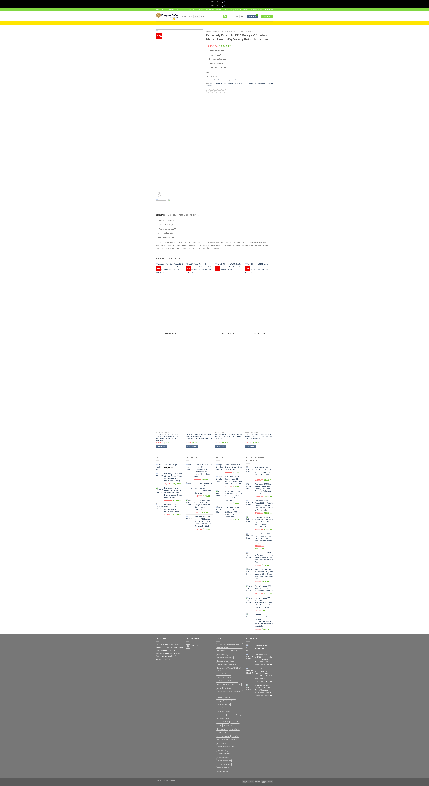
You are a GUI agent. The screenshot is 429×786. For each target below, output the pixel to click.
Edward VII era (236, 684)
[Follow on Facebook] (265, 9)
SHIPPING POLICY (257, 9)
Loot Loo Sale (241, 80)
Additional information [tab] (178, 215)
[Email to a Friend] (216, 91)
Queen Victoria (234, 729)
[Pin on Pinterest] (220, 91)
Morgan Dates (221, 715)
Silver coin (233, 739)
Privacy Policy (228, 9)
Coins (222, 31)
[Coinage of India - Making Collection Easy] (167, 16)
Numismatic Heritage (223, 718)
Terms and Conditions (242, 9)
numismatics (235, 722)
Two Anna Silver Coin (223, 753)
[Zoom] (159, 194)
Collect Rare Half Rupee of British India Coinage (229, 669)
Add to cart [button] (192, 446)
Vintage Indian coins (223, 771)
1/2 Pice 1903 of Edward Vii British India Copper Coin (228, 646)
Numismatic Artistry (234, 715)
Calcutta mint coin (222, 661)
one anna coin (227, 725)
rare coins (235, 736)
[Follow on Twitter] (270, 9)
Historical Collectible (223, 704)
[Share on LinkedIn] (224, 91)
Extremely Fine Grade (224, 688)
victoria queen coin (223, 767)
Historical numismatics (224, 711)
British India (234, 650)
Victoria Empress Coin (224, 760)
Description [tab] (161, 215)
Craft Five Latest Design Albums (227, 681)
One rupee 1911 (222, 729)
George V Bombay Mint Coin (260, 83)
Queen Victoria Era (223, 732)
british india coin (222, 654)
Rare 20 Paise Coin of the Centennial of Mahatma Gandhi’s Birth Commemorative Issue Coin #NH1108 (199, 436)
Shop (190, 16)
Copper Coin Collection (224, 677)
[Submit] (225, 16)
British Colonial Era (223, 650)
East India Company (223, 684)
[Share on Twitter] (212, 91)
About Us (191, 9)
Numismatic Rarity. (223, 722)
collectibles (232, 664)
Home (184, 16)
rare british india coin (223, 736)
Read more (161, 446)
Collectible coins (222, 664)
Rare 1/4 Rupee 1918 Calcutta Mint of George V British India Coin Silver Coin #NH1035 (228, 436)
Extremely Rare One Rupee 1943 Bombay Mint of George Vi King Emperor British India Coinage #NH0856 (167, 437)
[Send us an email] (272, 9)
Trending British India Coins (225, 746)
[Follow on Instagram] (267, 9)
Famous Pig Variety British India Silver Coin (223, 83)
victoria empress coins (224, 764)
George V (249, 31)
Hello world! (196, 645)
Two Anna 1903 (222, 750)
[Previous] (160, 113)
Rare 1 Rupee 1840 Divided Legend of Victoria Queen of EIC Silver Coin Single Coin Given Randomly (258, 436)
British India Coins (235, 31)
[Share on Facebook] (208, 91)
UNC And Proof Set (223, 757)
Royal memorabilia (222, 739)
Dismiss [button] (227, 2)
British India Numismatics (225, 657)
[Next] (199, 113)
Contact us (200, 9)
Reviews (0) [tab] (194, 215)
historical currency (222, 708)
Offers (219, 725)
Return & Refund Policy (213, 9)
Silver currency (221, 743)
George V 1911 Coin (244, 83)
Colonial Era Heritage (223, 674)
